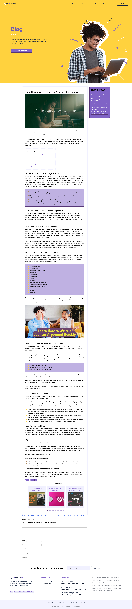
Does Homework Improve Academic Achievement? (97, 93)
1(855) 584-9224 (46, 583)
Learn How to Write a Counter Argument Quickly (42, 162)
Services (97, 3)
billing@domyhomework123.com (72, 595)
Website (24, 549)
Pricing (90, 3)
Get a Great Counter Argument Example (40, 158)
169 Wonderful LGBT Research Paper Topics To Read (35, 516)
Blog (17, 29)
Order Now (123, 3)
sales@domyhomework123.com (72, 583)
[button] (47, 510)
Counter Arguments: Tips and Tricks (39, 164)
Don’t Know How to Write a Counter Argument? (41, 156)
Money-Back (83, 602)
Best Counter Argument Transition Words (40, 160)
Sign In (112, 3)
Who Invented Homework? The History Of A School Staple (99, 112)
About (73, 3)
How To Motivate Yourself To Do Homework (99, 108)
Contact (105, 3)
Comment (25, 526)
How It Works (81, 3)
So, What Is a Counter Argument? (38, 154)
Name (24, 540)
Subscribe (97, 568)
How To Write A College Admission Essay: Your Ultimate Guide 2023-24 (99, 99)
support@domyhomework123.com (73, 589)
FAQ (31, 166)
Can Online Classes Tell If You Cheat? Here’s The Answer (72, 516)
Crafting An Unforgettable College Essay (99, 104)
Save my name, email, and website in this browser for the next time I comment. (44, 553)
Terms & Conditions (51, 602)
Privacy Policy (73, 602)
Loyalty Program (63, 602)
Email (24, 544)
